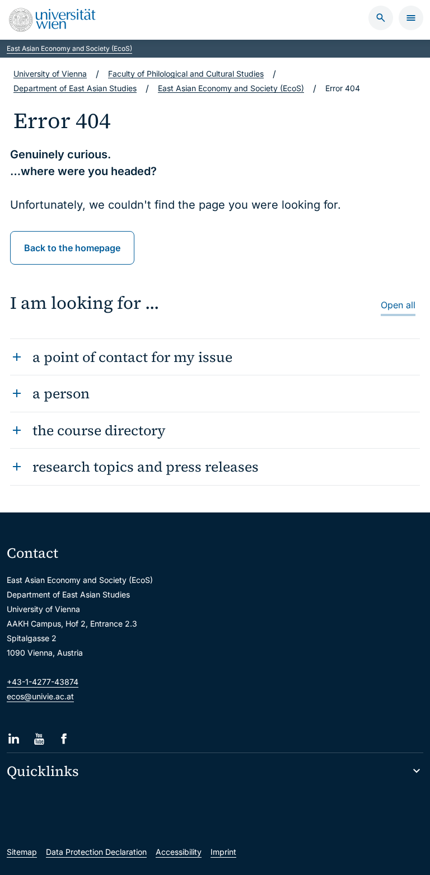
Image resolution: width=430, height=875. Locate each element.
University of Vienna (50, 73)
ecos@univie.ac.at (40, 696)
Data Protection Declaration (96, 852)
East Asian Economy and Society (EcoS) (69, 48)
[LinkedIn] (13, 738)
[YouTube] (38, 738)
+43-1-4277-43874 (42, 681)
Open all (398, 305)
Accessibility (179, 852)
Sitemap (22, 852)
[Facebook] (64, 738)
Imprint (223, 852)
